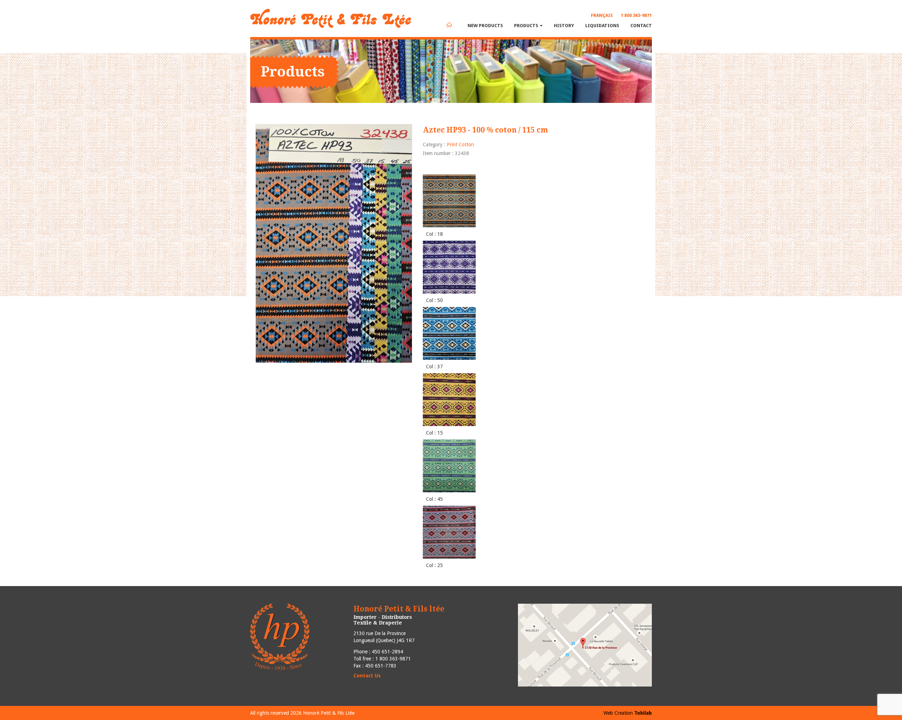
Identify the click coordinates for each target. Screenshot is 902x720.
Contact (641, 25)
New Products (485, 25)
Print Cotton (460, 144)
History (564, 25)
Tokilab (643, 713)
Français (602, 15)
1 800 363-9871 (636, 15)
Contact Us (367, 675)
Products (526, 25)
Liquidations (602, 25)
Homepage (449, 24)
